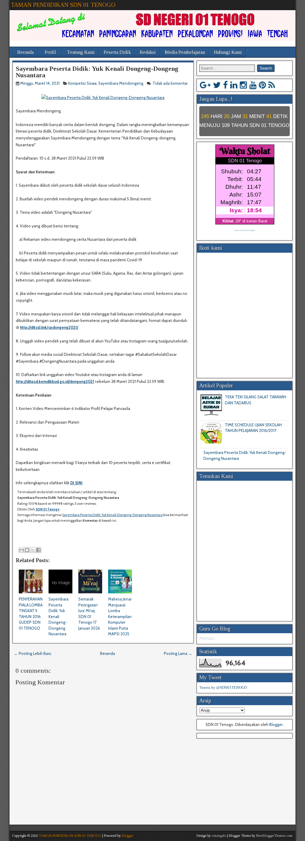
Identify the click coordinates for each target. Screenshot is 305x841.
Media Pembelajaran (185, 52)
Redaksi (148, 52)
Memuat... (208, 638)
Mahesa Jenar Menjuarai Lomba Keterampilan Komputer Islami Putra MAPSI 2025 (120, 616)
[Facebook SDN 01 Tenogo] (225, 85)
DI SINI (76, 482)
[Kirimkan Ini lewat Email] (21, 550)
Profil (50, 52)
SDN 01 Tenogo (48, 509)
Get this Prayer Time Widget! (244, 230)
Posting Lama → (178, 653)
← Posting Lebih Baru (32, 653)
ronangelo (219, 836)
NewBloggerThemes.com (274, 836)
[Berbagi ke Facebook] (38, 550)
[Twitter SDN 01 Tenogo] (217, 85)
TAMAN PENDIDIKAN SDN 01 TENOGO (63, 4)
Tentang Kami (81, 52)
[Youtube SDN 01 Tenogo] (252, 85)
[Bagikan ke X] (33, 550)
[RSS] (271, 85)
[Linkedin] (233, 85)
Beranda (25, 52)
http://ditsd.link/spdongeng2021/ (49, 327)
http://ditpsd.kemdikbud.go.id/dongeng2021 (55, 381)
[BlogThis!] (27, 550)
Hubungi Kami (228, 52)
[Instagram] (243, 85)
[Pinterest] (262, 85)
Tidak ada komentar (170, 83)
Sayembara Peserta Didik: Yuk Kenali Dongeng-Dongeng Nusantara (97, 72)
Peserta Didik (117, 52)
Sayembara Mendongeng (120, 83)
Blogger (276, 724)
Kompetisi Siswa (82, 83)
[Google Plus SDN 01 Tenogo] (205, 85)
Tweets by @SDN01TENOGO (223, 687)
